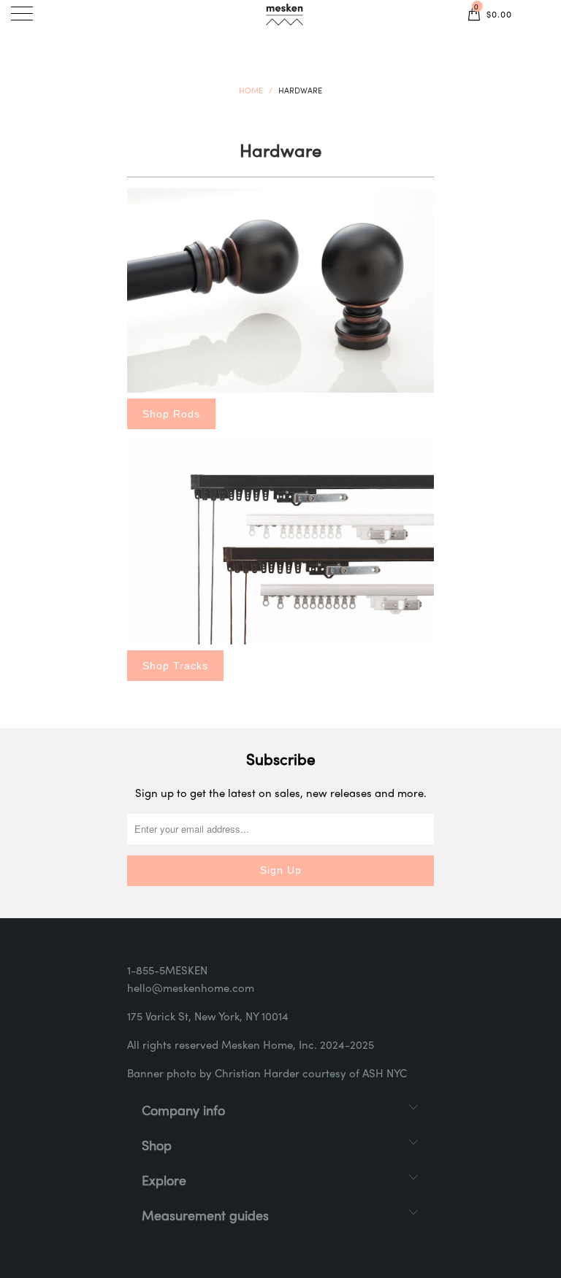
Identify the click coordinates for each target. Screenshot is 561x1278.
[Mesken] (284, 17)
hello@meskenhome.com (190, 989)
